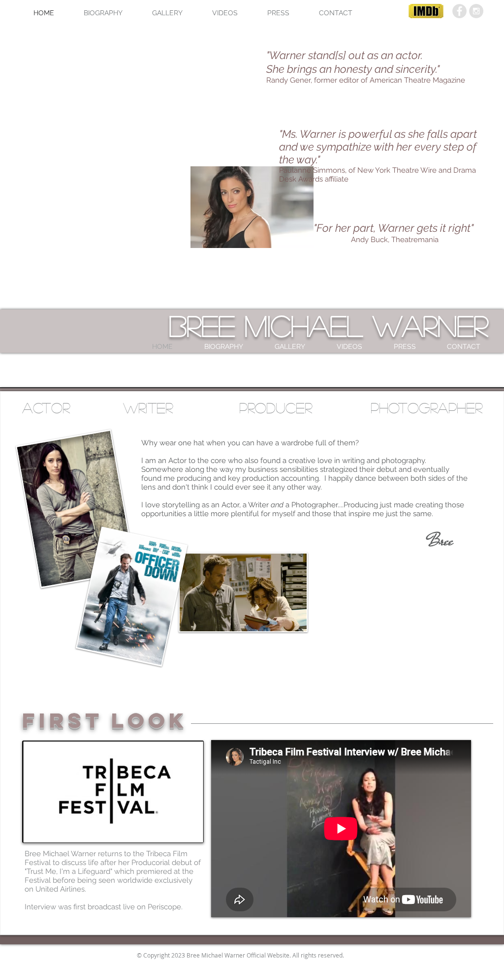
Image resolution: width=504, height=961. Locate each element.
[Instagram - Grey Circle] (476, 11)
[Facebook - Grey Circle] (459, 11)
